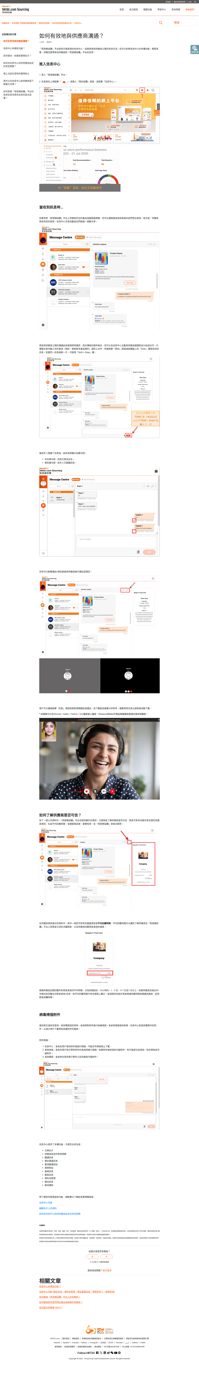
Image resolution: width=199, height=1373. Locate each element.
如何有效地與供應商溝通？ (16, 41)
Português (94, 1343)
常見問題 (176, 9)
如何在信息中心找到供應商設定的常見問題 (59, 1214)
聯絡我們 (190, 9)
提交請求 (107, 1270)
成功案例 (133, 9)
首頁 (123, 9)
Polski (143, 1343)
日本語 (103, 1343)
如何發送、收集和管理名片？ (17, 55)
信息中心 (77, 23)
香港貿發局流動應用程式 (91, 1339)
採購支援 (5, 23)
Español (66, 1343)
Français (75, 1343)
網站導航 (97, 1347)
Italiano (84, 1343)
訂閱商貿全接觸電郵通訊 (113, 1339)
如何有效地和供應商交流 (62, 23)
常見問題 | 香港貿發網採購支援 (24, 23)
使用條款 (58, 1347)
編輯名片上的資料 (48, 1208)
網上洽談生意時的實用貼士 (16, 73)
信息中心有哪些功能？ (14, 48)
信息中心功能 (45, 1202)
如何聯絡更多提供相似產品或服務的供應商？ (61, 1302)
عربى (127, 1343)
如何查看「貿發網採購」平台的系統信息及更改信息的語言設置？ (18, 94)
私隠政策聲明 (69, 1347)
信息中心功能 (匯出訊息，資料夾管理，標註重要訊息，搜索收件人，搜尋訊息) (77, 1292)
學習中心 (161, 9)
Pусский (119, 1343)
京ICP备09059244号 (111, 1347)
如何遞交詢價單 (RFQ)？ (51, 1307)
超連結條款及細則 (85, 1347)
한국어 (110, 1343)
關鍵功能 (147, 9)
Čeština (135, 1343)
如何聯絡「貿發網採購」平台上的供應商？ (59, 1297)
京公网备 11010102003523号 (133, 1347)
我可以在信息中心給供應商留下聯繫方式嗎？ (18, 82)
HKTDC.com (55, 1339)
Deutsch (57, 1343)
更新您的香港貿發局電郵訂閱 (137, 1339)
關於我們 (65, 1339)
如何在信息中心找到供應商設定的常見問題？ (18, 65)
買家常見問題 (44, 23)
